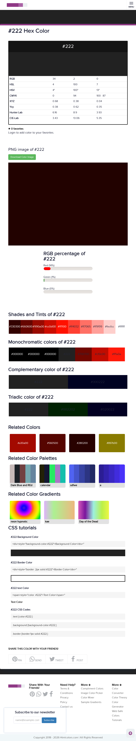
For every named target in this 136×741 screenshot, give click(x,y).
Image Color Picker (92, 693)
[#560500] (52, 433)
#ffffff (121, 326)
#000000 (17, 354)
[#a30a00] (22, 433)
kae (47, 521)
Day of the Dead (88, 521)
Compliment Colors (92, 688)
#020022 (107, 410)
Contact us (66, 706)
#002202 (68, 410)
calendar (45, 485)
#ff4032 (74, 326)
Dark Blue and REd (21, 485)
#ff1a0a (116, 354)
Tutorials (117, 720)
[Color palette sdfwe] (82, 481)
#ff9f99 (97, 326)
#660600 (26, 326)
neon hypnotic (19, 521)
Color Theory (119, 697)
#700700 (83, 354)
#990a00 (38, 326)
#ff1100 (62, 326)
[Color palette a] (111, 481)
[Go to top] (130, 733)
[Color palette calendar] (52, 481)
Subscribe (49, 720)
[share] (38, 695)
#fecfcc (109, 326)
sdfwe (73, 485)
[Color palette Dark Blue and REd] (22, 481)
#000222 (98, 382)
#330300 (14, 326)
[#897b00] (111, 433)
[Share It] (51, 695)
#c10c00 (100, 354)
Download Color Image (22, 157)
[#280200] (82, 433)
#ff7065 (86, 326)
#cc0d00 (50, 326)
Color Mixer (87, 697)
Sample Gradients (91, 702)
